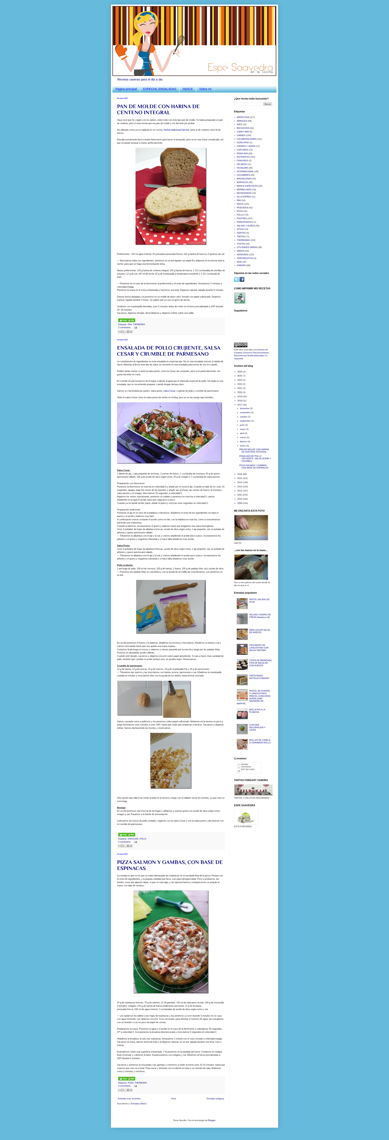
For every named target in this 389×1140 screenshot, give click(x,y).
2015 (240, 478)
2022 (240, 384)
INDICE (188, 89)
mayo (243, 429)
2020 (240, 392)
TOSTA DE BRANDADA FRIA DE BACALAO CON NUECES (260, 663)
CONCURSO (243, 142)
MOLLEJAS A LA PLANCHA (257, 710)
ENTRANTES (243, 157)
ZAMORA (241, 265)
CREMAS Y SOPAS (246, 146)
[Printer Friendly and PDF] (126, 321)
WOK (239, 262)
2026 (240, 371)
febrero (244, 441)
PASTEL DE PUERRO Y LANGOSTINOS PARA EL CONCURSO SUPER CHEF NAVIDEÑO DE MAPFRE (254, 697)
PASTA (240, 204)
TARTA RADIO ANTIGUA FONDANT (259, 676)
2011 (240, 495)
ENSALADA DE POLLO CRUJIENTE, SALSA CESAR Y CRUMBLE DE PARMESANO (168, 351)
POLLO (143, 839)
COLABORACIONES (246, 139)
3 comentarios (124, 327)
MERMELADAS (244, 189)
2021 (240, 388)
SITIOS (240, 229)
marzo (243, 437)
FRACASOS (242, 160)
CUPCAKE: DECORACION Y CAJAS (257, 727)
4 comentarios (124, 1086)
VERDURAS (242, 254)
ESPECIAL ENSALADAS (159, 89)
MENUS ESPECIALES (247, 186)
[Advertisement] (249, 848)
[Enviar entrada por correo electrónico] (135, 327)
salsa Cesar (169, 391)
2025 (240, 375)
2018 (240, 400)
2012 (240, 490)
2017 (240, 404)
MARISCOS (242, 182)
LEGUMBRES (243, 175)
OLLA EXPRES (244, 196)
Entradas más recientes (129, 1098)
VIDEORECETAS (245, 258)
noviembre (245, 412)
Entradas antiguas (215, 1098)
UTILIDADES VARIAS (247, 247)
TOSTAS (241, 244)
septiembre (245, 421)
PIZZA (131, 1083)
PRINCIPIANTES (245, 222)
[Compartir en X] (125, 331)
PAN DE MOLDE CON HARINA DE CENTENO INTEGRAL (158, 109)
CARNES (241, 135)
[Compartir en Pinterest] (131, 331)
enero (243, 445)
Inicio (173, 1098)
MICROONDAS (244, 193)
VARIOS (240, 251)
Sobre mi (205, 89)
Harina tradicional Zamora (176, 129)
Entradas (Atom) (138, 1103)
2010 (240, 499)
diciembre (245, 408)
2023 (240, 380)
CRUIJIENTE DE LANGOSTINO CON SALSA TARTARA (259, 647)
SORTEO (241, 233)
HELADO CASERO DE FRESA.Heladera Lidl (260, 615)
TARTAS (241, 236)
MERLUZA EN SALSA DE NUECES (259, 631)
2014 (240, 482)
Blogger (211, 1120)
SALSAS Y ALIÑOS (246, 225)
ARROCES (242, 121)
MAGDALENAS (244, 178)
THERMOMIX (139, 324)
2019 (240, 396)
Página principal (126, 89)
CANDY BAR (243, 131)
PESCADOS (242, 207)
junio (242, 425)
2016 (240, 474)
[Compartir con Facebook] (128, 331)
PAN (130, 324)
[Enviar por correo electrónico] (119, 331)
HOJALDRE (242, 168)
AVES (239, 124)
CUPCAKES (242, 150)
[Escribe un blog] (122, 331)
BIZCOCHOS (243, 128)
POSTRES (242, 218)
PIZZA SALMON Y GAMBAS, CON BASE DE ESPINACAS (253, 466)
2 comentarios (124, 842)
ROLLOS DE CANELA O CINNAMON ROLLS (260, 741)
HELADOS (242, 164)
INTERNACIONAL (245, 171)
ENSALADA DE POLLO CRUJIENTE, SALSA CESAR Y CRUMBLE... (255, 458)
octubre (244, 416)
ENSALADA (133, 839)
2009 (240, 503)
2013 (240, 486)
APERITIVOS (243, 117)
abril (242, 433)
